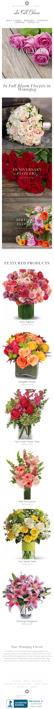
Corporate (42, 20)
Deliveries (37, 681)
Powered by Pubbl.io (20, 696)
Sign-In (36, 6)
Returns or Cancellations (18, 684)
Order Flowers (14, 20)
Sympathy (20, 22)
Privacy (45, 684)
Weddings (29, 20)
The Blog (16, 681)
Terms (36, 684)
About (26, 681)
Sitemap (33, 687)
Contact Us (33, 22)
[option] (27, 53)
